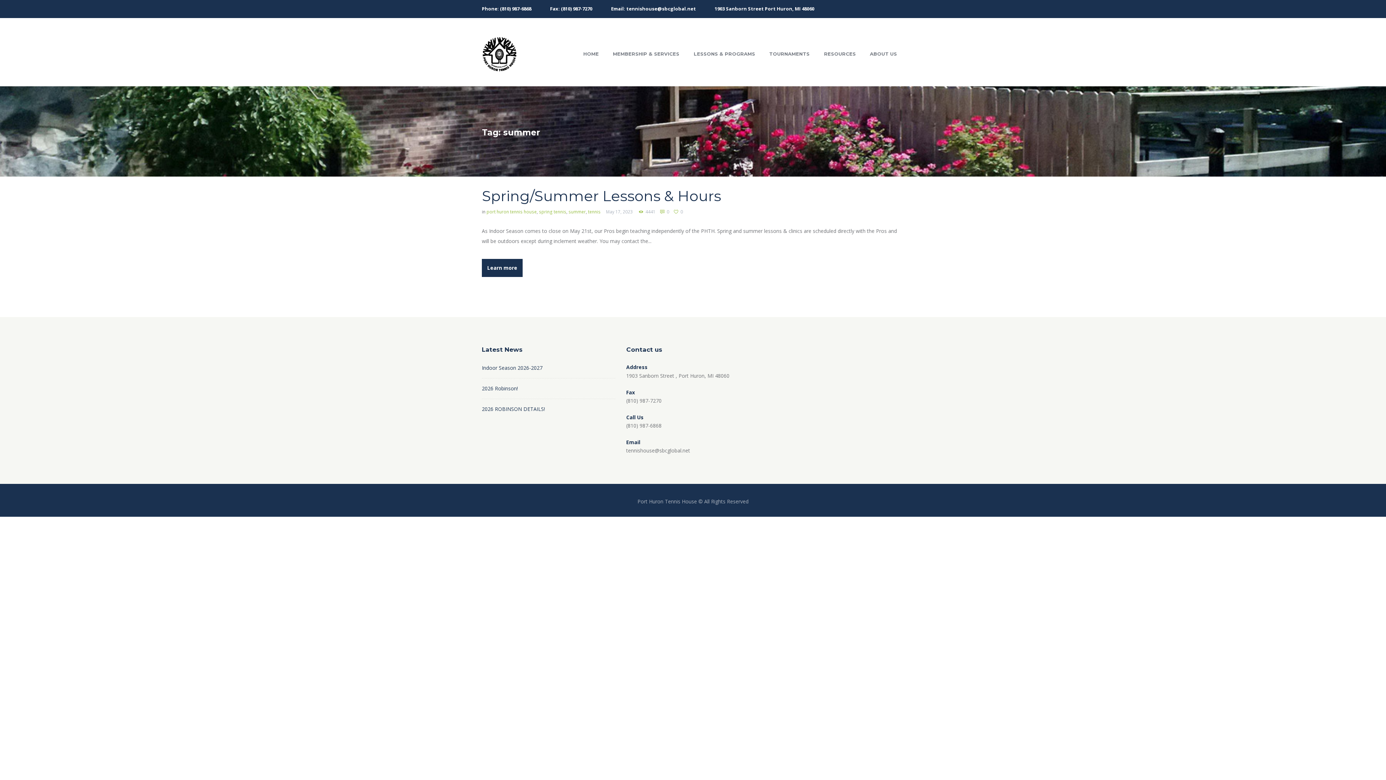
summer (577, 212)
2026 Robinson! (500, 388)
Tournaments (789, 54)
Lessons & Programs (724, 54)
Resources (840, 54)
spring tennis (552, 212)
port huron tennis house (512, 212)
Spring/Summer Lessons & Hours (601, 196)
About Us (883, 54)
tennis (594, 212)
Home (591, 54)
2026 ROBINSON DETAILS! (513, 409)
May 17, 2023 (619, 212)
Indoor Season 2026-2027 (512, 367)
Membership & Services (646, 54)
